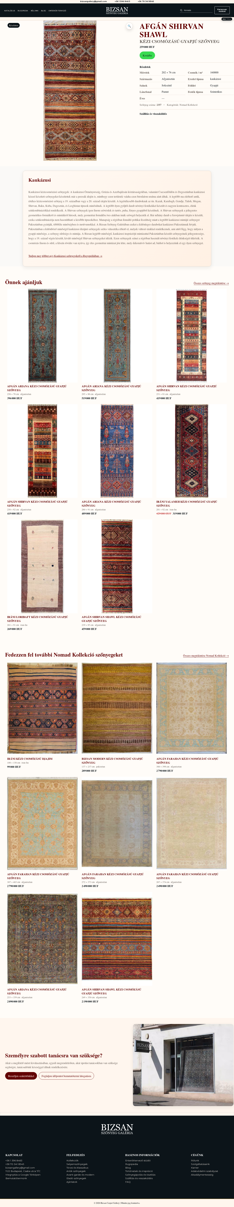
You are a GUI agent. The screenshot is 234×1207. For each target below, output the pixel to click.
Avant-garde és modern (80, 1174)
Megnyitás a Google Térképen (22, 1174)
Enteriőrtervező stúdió (138, 1160)
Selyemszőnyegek (77, 1164)
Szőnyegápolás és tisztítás (140, 1174)
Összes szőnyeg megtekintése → (211, 283)
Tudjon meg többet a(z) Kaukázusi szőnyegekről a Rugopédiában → (65, 256)
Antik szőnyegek (76, 1171)
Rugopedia (23, 11)
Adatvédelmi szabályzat (204, 1171)
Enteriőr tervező (57, 11)
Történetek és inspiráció (139, 1171)
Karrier (195, 1167)
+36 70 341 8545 (146, 1)
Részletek (145, 67)
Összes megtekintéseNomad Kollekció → (206, 655)
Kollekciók (72, 1160)
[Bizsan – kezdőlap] (117, 10)
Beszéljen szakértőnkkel (21, 1076)
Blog (43, 11)
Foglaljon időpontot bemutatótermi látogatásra (66, 1076)
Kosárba (147, 55)
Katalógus (9, 11)
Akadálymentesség (202, 1174)
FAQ (128, 1181)
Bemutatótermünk (16, 1178)
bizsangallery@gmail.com (93, 1)
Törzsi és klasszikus (77, 1167)
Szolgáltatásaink (200, 1164)
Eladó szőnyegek (76, 1178)
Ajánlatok (71, 1181)
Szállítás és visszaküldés (153, 114)
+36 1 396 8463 (122, 1)
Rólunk (35, 11)
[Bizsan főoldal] (117, 1128)
